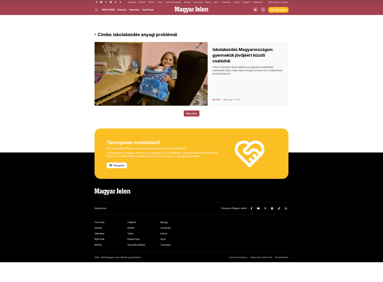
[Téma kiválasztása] (255, 9)
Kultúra (208, 2)
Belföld (142, 2)
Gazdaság (197, 2)
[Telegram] (111, 2)
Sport (216, 2)
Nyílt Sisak (148, 9)
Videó (160, 2)
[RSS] (120, 2)
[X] (106, 2)
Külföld (151, 2)
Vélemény (132, 2)
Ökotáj (237, 2)
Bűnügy (187, 2)
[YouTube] (101, 2)
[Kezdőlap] (191, 10)
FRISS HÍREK (108, 9)
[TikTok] (115, 2)
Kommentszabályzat (238, 257)
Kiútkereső (258, 2)
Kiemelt (122, 9)
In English (246, 2)
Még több (191, 113)
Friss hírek (100, 222)
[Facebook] (96, 2)
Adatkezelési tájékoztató (261, 257)
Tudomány (226, 2)
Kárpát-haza (133, 239)
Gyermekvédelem (173, 2)
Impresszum (100, 208)
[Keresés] (263, 9)
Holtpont (131, 222)
